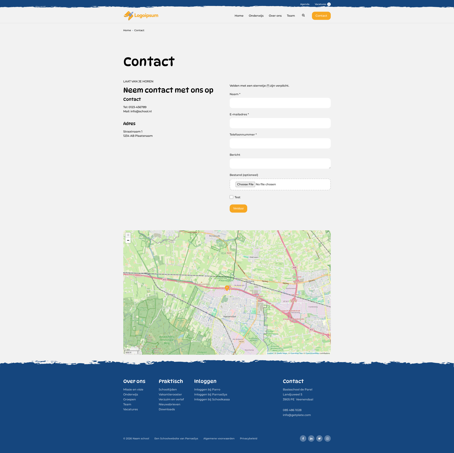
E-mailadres (239, 114)
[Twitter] (319, 438)
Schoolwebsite (169, 438)
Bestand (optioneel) (244, 175)
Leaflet (270, 353)
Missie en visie (133, 389)
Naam (235, 94)
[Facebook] (303, 438)
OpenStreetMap (312, 353)
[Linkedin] (311, 438)
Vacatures (130, 409)
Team (127, 404)
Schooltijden (168, 389)
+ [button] (128, 235)
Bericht (235, 154)
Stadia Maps (282, 353)
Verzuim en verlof (171, 399)
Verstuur (238, 208)
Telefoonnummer (243, 134)
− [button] (128, 240)
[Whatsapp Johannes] (327, 438)
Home (127, 30)
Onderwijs (130, 394)
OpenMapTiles (296, 353)
